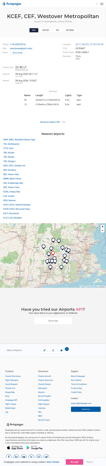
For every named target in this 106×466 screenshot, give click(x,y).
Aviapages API (11, 400)
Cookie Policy (76, 392)
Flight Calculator (11, 380)
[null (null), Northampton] (51, 248)
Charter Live (10, 388)
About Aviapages (78, 376)
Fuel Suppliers (44, 400)
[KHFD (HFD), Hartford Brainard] (50, 267)
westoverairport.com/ (21, 48)
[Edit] (44, 350)
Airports (41, 392)
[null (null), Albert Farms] (43, 246)
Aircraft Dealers (44, 396)
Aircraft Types (44, 420)
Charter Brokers (44, 384)
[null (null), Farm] (54, 258)
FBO (39, 412)
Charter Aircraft (44, 376)
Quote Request (11, 384)
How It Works (76, 380)
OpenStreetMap (92, 287)
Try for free (53, 321)
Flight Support (44, 404)
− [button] (102, 230)
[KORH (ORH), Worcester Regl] (68, 250)
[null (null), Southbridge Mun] (64, 256)
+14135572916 (18, 44)
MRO (40, 416)
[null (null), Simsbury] (47, 261)
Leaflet (83, 287)
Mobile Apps (10, 408)
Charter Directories (13, 376)
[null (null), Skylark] (52, 261)
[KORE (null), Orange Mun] (58, 241)
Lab (6, 412)
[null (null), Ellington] (54, 261)
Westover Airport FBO (50, 122)
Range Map (10, 392)
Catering (41, 408)
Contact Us (86, 409)
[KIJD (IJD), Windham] (61, 267)
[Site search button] (97, 4)
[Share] (53, 350)
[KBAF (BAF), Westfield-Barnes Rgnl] (48, 254)
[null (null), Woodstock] (66, 261)
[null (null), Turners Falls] (53, 240)
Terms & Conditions (79, 384)
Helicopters (42, 388)
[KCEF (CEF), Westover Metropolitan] (53, 253)
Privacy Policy (76, 388)
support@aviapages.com (81, 403)
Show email (17, 53)
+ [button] (102, 226)
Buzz (7, 396)
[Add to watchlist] (61, 350)
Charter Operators (45, 380)
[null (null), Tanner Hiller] (62, 248)
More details (53, 462)
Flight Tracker (10, 404)
